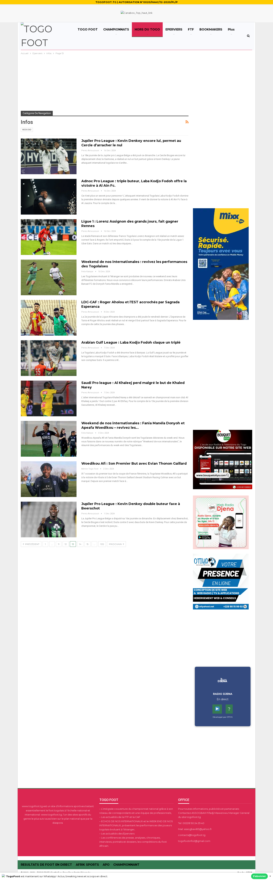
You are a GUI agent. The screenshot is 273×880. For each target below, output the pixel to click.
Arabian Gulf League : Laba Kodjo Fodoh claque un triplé (131, 342)
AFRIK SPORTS (87, 864)
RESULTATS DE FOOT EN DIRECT (46, 864)
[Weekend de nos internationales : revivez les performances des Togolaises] (49, 277)
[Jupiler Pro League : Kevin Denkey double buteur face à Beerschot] (49, 519)
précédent (32, 544)
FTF (191, 29)
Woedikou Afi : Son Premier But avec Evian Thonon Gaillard (134, 463)
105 (102, 544)
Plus (231, 29)
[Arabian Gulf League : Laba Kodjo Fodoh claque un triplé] (49, 358)
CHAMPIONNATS (116, 29)
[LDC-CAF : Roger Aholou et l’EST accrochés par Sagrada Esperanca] (49, 318)
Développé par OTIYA (223, 717)
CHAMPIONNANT (126, 864)
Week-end (26, 130)
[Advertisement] (136, 83)
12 (66, 544)
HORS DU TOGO (147, 29)
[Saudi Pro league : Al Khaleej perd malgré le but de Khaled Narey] (49, 398)
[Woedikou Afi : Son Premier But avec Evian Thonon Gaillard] (49, 479)
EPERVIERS (173, 29)
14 (80, 544)
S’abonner (259, 876)
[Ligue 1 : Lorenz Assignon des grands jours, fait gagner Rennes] (49, 237)
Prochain (115, 544)
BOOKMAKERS (210, 29)
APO (106, 864)
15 (87, 544)
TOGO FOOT (88, 29)
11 (58, 544)
